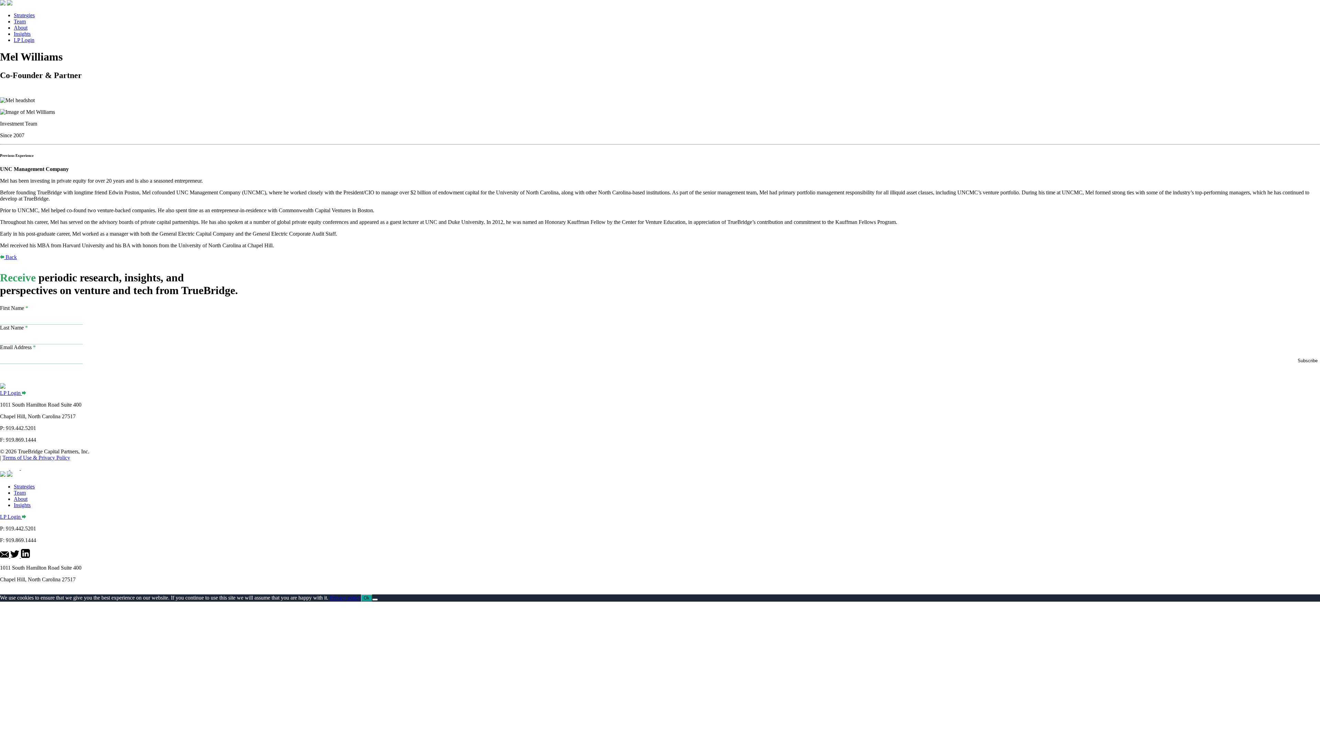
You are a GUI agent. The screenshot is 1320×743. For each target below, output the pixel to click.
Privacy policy (345, 598)
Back (11, 257)
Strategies (24, 15)
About (21, 28)
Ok (367, 598)
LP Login (24, 40)
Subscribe (1308, 360)
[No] (375, 600)
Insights (22, 34)
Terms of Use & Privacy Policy (36, 458)
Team (20, 21)
